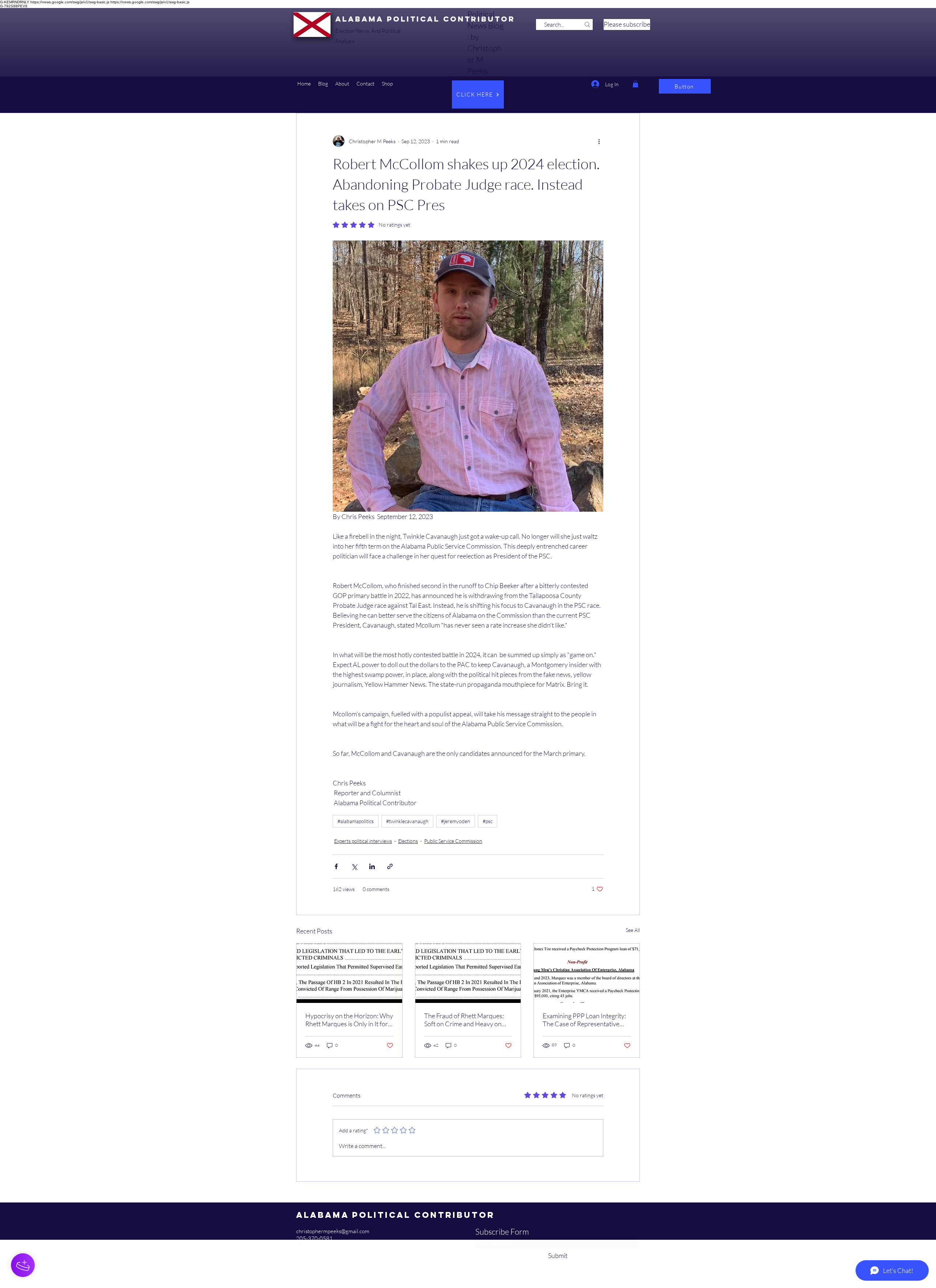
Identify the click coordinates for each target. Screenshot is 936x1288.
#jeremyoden (455, 821)
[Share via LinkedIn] (372, 866)
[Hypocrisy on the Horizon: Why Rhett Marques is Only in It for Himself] (349, 973)
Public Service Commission (453, 841)
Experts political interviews (363, 841)
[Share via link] (389, 866)
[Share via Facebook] (336, 866)
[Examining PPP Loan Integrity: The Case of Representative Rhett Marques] (586, 973)
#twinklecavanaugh (407, 821)
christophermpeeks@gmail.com (332, 1231)
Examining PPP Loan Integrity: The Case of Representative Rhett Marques (584, 1020)
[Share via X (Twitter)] (354, 866)
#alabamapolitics (355, 821)
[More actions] (599, 141)
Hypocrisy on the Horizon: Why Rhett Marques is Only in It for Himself (349, 1020)
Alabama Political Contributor (425, 18)
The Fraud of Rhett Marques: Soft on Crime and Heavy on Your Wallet (464, 1020)
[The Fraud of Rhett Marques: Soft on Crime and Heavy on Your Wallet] (468, 973)
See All (633, 930)
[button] (323, 83)
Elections (408, 841)
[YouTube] (299, 1246)
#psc (487, 821)
